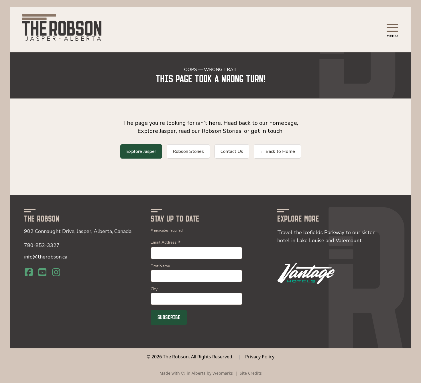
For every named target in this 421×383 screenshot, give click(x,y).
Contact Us (232, 151)
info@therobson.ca (45, 256)
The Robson (176, 357)
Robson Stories (188, 151)
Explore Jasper (141, 151)
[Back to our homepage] (62, 28)
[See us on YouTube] (42, 272)
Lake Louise (310, 240)
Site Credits (251, 373)
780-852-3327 (42, 245)
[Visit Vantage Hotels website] (306, 273)
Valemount (349, 240)
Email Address (166, 242)
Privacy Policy (259, 357)
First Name (160, 266)
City (154, 289)
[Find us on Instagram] (56, 272)
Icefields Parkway (323, 232)
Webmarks (223, 373)
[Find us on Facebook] (28, 272)
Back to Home (277, 151)
